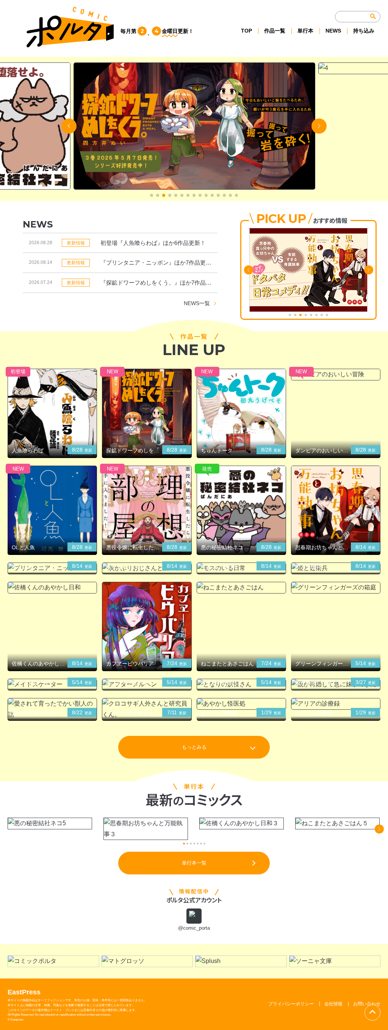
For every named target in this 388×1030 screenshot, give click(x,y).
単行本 (305, 31)
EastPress (24, 992)
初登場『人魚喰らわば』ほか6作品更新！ (153, 243)
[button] (151, 195)
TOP (246, 31)
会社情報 (333, 1004)
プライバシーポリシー (291, 1004)
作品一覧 (274, 31)
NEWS (333, 31)
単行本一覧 (194, 863)
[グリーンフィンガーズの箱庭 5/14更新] (335, 588)
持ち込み (363, 31)
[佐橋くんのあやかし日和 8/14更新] (52, 588)
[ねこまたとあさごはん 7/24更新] (241, 588)
